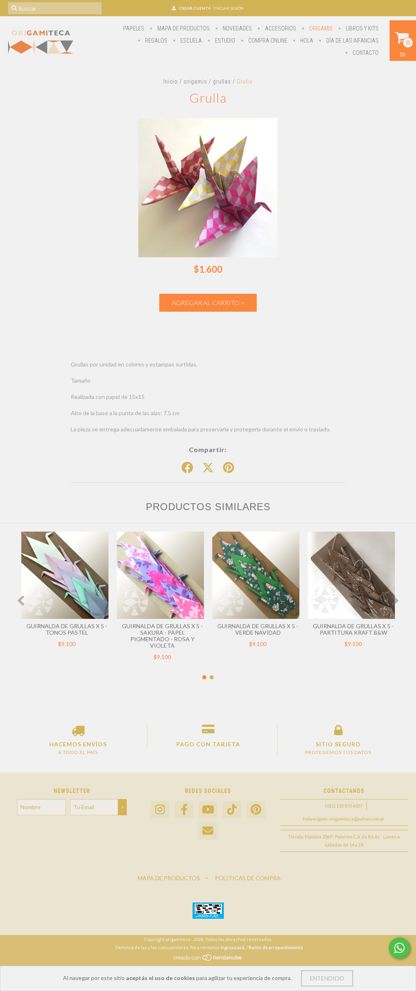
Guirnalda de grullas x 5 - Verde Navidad (257, 629)
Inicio (170, 81)
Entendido (327, 978)
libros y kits (361, 28)
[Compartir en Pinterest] (228, 468)
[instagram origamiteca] (160, 810)
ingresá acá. (233, 947)
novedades (236, 28)
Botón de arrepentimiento (276, 947)
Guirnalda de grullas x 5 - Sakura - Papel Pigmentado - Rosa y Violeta (162, 636)
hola (306, 40)
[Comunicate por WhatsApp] (399, 948)
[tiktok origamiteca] (232, 810)
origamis (320, 28)
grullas (222, 81)
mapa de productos (183, 28)
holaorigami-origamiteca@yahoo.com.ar (344, 818)
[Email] (208, 831)
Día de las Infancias (352, 40)
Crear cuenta (195, 8)
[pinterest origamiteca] (256, 810)
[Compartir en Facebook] (187, 468)
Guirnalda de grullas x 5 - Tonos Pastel (66, 629)
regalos (155, 40)
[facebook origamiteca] (184, 810)
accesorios (280, 28)
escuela (190, 40)
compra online (267, 40)
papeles (133, 28)
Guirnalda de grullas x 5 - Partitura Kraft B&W (353, 629)
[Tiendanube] (208, 959)
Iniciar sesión (229, 8)
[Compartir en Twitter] (208, 468)
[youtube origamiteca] (208, 810)
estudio (224, 40)
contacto (365, 53)
